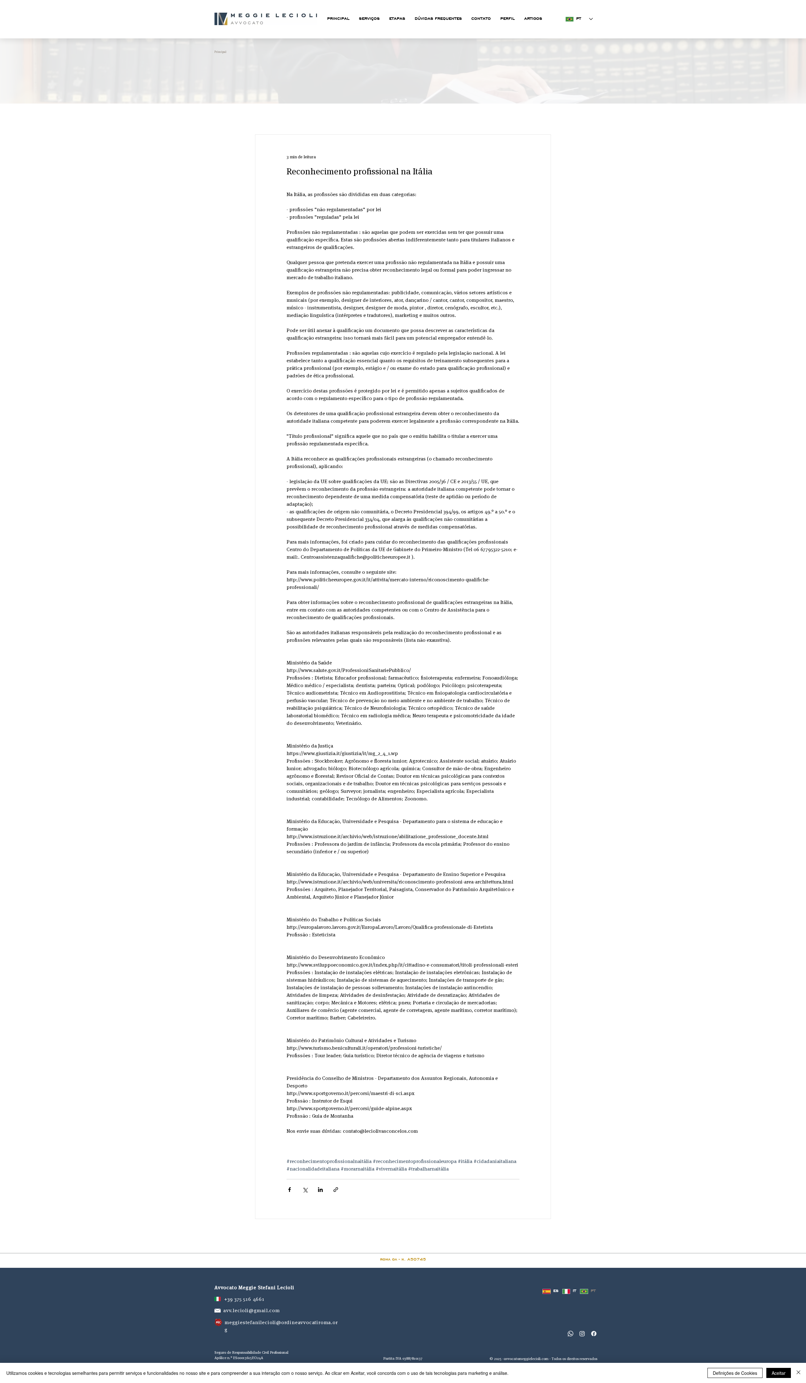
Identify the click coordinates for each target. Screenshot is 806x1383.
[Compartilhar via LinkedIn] (320, 1190)
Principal (220, 52)
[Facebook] (593, 1333)
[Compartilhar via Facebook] (289, 1190)
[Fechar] (798, 1373)
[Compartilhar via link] (336, 1190)
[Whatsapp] (570, 1333)
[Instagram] (582, 1333)
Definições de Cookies (735, 1373)
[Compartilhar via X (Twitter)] (305, 1190)
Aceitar (779, 1373)
